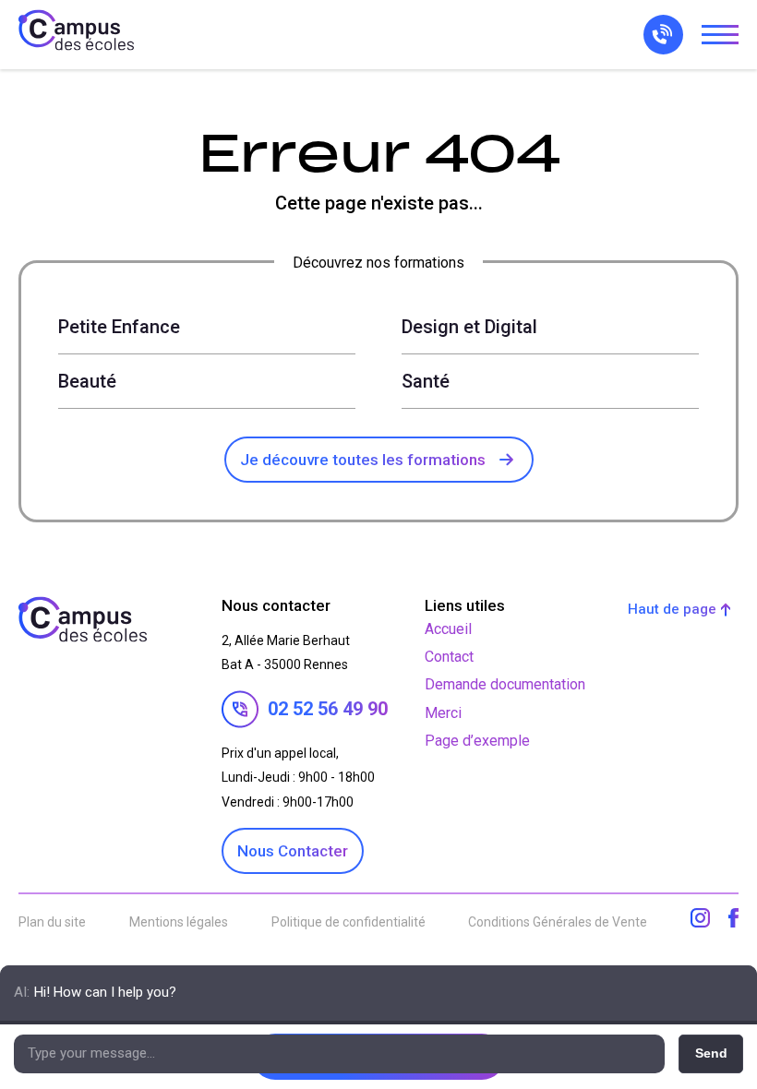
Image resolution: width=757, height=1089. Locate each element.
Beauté (87, 381)
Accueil (448, 629)
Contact (449, 656)
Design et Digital (469, 327)
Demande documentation (505, 684)
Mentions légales (178, 922)
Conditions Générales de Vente (557, 922)
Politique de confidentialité (348, 922)
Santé (426, 381)
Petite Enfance (119, 327)
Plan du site (52, 922)
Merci (443, 713)
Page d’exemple (477, 740)
